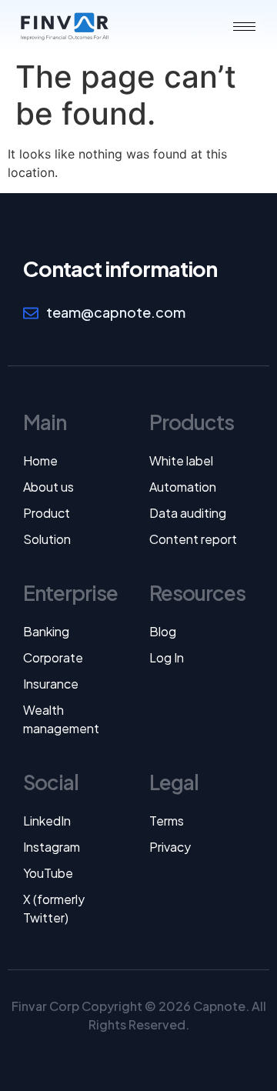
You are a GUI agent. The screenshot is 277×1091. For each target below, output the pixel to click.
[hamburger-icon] (244, 26)
